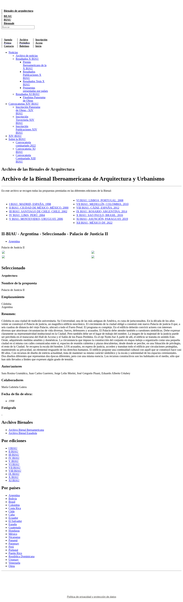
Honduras (14, 530)
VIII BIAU (15, 470)
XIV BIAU (15, 135)
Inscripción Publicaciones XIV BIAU (26, 129)
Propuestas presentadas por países (35, 89)
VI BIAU (14, 464)
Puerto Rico (15, 553)
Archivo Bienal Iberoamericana (26, 429)
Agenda (8, 39)
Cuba (12, 514)
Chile (12, 511)
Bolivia (13, 498)
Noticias (13, 52)
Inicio (38, 46)
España (13, 524)
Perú (11, 546)
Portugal (13, 549)
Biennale (9, 23)
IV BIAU (14, 457)
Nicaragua (14, 537)
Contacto (9, 46)
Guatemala (15, 527)
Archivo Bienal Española (23, 433)
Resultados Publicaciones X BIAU (32, 75)
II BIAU (13, 451)
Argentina (14, 241)
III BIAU (14, 454)
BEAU (8, 16)
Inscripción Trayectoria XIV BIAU (25, 120)
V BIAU (14, 461)
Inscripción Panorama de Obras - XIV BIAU (28, 110)
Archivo (23, 39)
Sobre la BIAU (17, 139)
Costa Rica (15, 508)
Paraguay (14, 543)
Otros (12, 566)
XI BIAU (14, 480)
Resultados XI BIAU (28, 94)
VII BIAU (14, 467)
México (13, 533)
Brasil (12, 501)
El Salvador (15, 521)
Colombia (14, 505)
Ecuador (13, 517)
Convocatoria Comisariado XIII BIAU (26, 158)
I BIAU (13, 448)
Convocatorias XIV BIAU (24, 103)
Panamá (13, 540)
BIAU (7, 19)
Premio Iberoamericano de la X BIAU (34, 65)
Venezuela (14, 562)
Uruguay (14, 559)
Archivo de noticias (27, 55)
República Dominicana (21, 556)
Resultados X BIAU (27, 58)
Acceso (39, 43)
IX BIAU (14, 473)
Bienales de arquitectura (18, 10)
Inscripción (41, 39)
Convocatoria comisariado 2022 (26, 144)
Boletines (24, 46)
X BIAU (14, 477)
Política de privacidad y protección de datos (91, 596)
